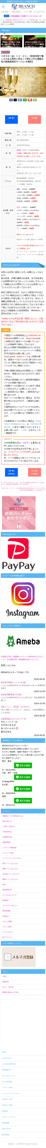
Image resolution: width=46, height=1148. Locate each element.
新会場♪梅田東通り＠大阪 (11, 694)
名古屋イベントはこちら (11, 874)
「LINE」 (24, 430)
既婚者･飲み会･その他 (10, 992)
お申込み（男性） (8, 1105)
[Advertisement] (23, 1023)
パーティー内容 (27, 12)
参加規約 (5, 900)
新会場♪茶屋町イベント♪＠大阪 (13, 682)
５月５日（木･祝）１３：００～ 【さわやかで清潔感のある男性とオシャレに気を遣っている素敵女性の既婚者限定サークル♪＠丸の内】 (22, 483)
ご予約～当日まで (8, 826)
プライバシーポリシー (10, 905)
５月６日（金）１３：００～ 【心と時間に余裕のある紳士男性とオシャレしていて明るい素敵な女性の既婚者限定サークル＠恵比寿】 (23, 489)
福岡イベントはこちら (10, 879)
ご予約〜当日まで (16, 12)
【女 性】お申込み (34, 472)
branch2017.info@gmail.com (21, 350)
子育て (4, 976)
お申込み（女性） (8, 1099)
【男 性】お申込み (11, 472)
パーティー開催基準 (9, 847)
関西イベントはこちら (10, 868)
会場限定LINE (7, 837)
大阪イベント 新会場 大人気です (15, 707)
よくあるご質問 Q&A (9, 1064)
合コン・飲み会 (7, 987)
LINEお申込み (7, 831)
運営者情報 (6, 911)
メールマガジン (7, 932)
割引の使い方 (7, 821)
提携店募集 (6, 842)
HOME (4, 1052)
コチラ (30, 234)
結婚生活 (5, 981)
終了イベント (5, 52)
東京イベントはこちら (10, 863)
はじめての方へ (5, 12)
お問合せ (5, 916)
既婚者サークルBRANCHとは (12, 816)
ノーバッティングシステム (11, 858)
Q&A (4, 884)
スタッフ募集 (7, 921)
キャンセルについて (39, 12)
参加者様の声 (7, 890)
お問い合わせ (6, 1128)
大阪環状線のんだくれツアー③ (13, 719)
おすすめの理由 (7, 1081)
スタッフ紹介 (7, 926)
